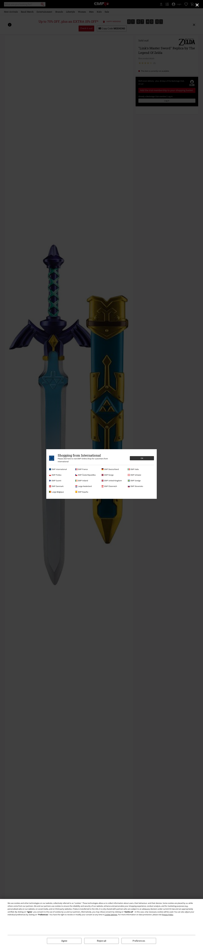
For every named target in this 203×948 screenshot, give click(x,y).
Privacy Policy (167, 914)
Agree (64, 941)
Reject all (101, 941)
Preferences (139, 940)
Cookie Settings (111, 914)
